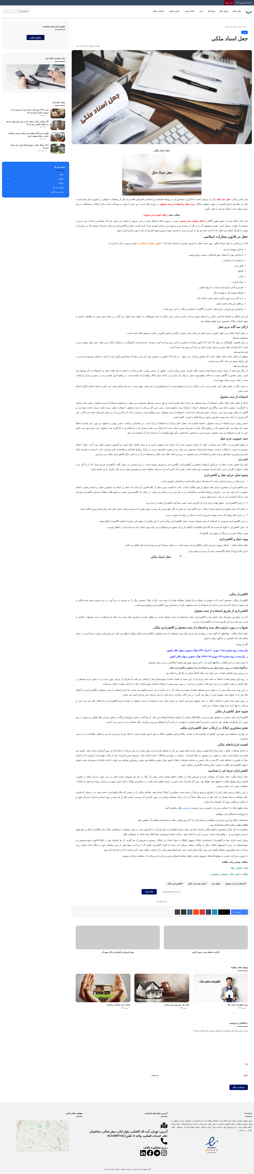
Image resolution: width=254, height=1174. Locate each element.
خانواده (61, 183)
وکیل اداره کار (58, 188)
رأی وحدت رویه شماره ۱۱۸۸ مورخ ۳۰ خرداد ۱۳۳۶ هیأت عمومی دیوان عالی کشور (207, 650)
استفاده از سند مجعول (235, 883)
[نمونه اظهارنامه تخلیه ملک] (220, 988)
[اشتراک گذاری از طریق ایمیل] (183, 912)
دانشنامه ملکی (158, 11)
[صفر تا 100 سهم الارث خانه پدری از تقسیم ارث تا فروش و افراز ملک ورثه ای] (58, 113)
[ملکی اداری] (248, 11)
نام (246, 1064)
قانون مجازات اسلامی (150, 243)
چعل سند (215, 883)
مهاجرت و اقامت (57, 192)
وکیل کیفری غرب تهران (155, 215)
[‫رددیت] (196, 912)
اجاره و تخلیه (174, 11)
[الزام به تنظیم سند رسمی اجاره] (206, 937)
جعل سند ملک (224, 199)
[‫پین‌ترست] (202, 912)
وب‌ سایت (154, 1075)
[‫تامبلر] (208, 912)
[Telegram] (157, 1153)
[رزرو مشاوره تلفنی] (164, 1141)
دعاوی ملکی (223, 11)
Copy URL (149, 892)
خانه (245, 27)
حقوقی (61, 179)
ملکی (240, 27)
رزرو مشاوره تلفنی (155, 1147)
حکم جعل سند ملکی (196, 883)
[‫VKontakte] (189, 912)
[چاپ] (177, 912)
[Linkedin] (143, 1153)
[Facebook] (150, 1153)
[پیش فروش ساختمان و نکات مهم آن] (118, 937)
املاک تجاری (189, 11)
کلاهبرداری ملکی (174, 883)
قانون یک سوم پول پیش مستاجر (176, 1005)
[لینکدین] (214, 912)
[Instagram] (164, 1153)
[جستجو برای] (4, 11)
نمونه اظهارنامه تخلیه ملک (237, 1005)
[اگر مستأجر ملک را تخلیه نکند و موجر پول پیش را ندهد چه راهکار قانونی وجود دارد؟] (58, 125)
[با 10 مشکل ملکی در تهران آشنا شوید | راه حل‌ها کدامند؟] (58, 149)
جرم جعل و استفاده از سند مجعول (177, 204)
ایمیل (245, 1075)
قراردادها (211, 11)
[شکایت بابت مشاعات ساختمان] (103, 988)
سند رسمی (188, 808)
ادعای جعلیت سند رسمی (192, 221)
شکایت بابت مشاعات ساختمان (118, 1005)
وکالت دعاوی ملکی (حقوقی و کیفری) (229, 874)
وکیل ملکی (236, 11)
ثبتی (201, 11)
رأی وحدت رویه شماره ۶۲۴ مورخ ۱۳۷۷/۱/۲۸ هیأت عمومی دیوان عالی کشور (207, 656)
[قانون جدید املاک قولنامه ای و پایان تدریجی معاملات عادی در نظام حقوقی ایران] (58, 137)
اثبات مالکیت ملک (239, 868)
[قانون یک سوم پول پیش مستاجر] (161, 988)
